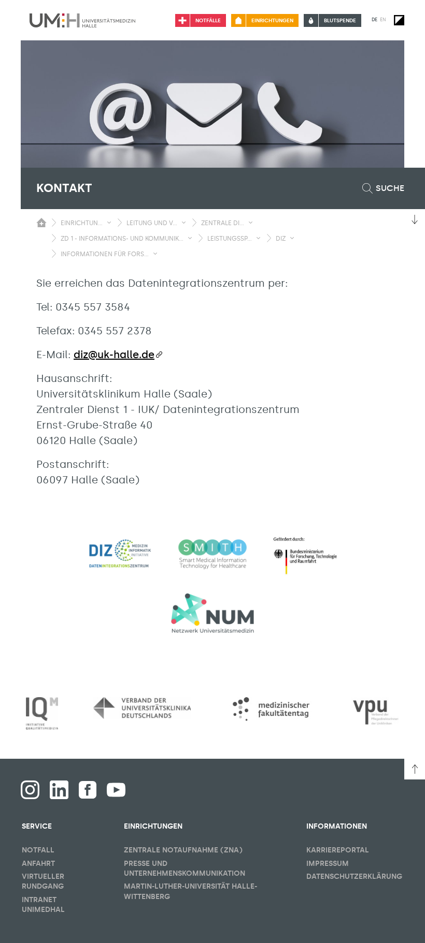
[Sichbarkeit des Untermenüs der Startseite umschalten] (41, 222)
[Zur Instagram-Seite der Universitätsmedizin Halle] (30, 789)
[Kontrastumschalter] (399, 20)
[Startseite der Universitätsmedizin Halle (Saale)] (82, 20)
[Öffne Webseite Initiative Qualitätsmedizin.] (42, 713)
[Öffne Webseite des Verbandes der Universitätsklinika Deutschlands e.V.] (142, 707)
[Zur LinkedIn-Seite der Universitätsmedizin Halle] (59, 789)
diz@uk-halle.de (114, 354)
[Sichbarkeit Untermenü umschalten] (109, 222)
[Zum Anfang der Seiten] (414, 769)
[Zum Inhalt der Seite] (414, 219)
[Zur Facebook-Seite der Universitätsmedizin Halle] (88, 789)
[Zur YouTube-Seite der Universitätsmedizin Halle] (116, 789)
